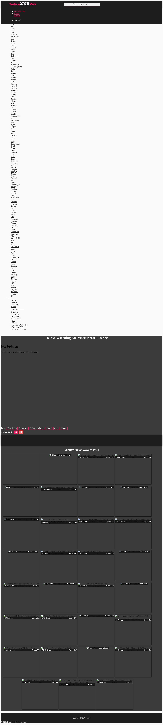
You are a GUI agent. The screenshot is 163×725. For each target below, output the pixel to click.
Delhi (13, 69)
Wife (12, 236)
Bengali (13, 99)
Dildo (13, 255)
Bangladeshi (15, 238)
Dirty (12, 277)
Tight (12, 264)
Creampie (14, 225)
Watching (41, 428)
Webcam (14, 167)
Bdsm (13, 133)
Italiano (13, 307)
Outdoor (14, 84)
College (13, 75)
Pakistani (14, 35)
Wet (12, 268)
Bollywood (15, 56)
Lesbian (13, 230)
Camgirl (14, 135)
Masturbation (15, 116)
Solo (12, 200)
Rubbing (14, 266)
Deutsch (14, 302)
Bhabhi (13, 71)
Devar (13, 30)
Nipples (13, 127)
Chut (12, 32)
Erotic (13, 150)
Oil (12, 118)
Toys (12, 155)
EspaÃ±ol (14, 312)
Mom (13, 50)
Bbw (12, 240)
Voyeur (13, 227)
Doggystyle (15, 257)
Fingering (14, 219)
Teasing (13, 253)
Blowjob (14, 279)
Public (13, 43)
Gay (12, 180)
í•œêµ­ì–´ (14, 323)
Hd (12, 62)
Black (13, 215)
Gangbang (14, 287)
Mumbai (14, 86)
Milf (12, 283)
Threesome (15, 232)
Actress (13, 95)
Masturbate (23, 428)
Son (12, 107)
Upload (75, 718)
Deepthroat (15, 247)
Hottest (16, 14)
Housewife (15, 197)
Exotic (13, 210)
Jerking (13, 187)
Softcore (14, 204)
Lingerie (14, 290)
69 (11, 129)
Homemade (15, 65)
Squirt (13, 137)
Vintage (13, 195)
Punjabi (13, 92)
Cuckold (14, 178)
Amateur (14, 105)
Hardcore (14, 90)
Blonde (13, 174)
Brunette (14, 77)
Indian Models (19, 11)
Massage (14, 221)
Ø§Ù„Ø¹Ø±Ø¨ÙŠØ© (19, 329)
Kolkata (13, 110)
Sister (13, 28)
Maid (12, 285)
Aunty (13, 39)
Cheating (14, 88)
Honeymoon (15, 144)
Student (13, 47)
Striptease (14, 163)
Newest (17, 16)
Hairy (13, 54)
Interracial (14, 234)
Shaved (13, 191)
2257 (88, 718)
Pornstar (14, 212)
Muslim (13, 262)
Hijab (13, 125)
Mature (13, 281)
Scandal (13, 294)
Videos (64, 428)
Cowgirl (14, 170)
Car (12, 260)
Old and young (16, 67)
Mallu (13, 245)
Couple (13, 60)
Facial (13, 82)
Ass (12, 26)
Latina (13, 157)
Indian (32, 428)
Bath (12, 242)
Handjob (14, 80)
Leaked (13, 112)
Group (13, 165)
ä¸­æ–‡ (13, 321)
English (13, 300)
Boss (12, 122)
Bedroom (14, 292)
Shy (12, 140)
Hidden (13, 73)
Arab (12, 103)
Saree (13, 52)
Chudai (13, 114)
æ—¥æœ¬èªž (16, 319)
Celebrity (14, 161)
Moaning (14, 275)
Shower (13, 251)
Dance (13, 182)
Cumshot (14, 202)
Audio (56, 428)
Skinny (13, 193)
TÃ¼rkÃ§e (15, 314)
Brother (13, 41)
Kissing (13, 206)
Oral (12, 97)
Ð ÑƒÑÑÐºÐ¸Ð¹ (17, 309)
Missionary (15, 120)
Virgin (13, 131)
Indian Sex (15, 37)
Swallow (14, 152)
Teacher (13, 45)
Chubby (14, 223)
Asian (13, 249)
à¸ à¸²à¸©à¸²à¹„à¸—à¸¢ (19, 325)
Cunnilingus (15, 185)
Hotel (13, 146)
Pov (12, 208)
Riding (13, 272)
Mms (12, 58)
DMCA (82, 718)
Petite (13, 270)
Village (13, 101)
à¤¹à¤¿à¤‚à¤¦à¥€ (17, 327)
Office (13, 296)
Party (12, 142)
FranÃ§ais (14, 305)
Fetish (13, 176)
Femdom (14, 189)
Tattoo (13, 148)
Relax (13, 159)
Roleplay (14, 172)
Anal (12, 217)
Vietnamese (15, 316)
